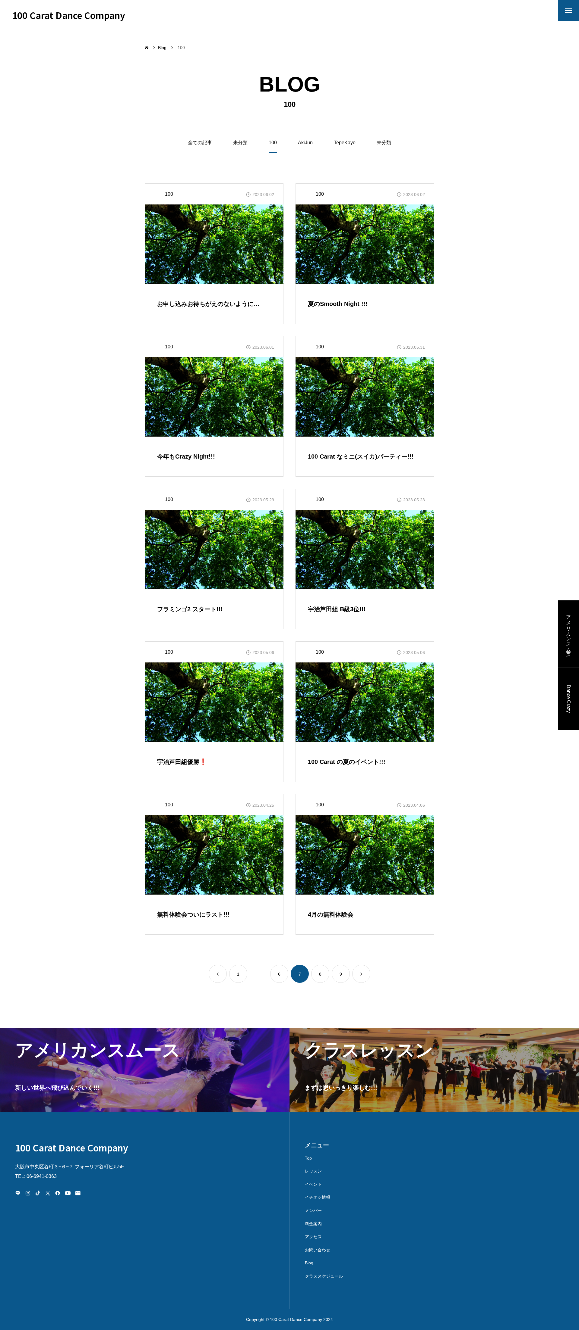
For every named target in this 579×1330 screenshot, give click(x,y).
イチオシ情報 (317, 1197)
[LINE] (18, 1193)
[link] (218, 974)
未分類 (240, 142)
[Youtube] (68, 1193)
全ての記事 (200, 142)
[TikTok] (37, 1193)
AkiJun (305, 142)
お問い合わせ (317, 1249)
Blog (309, 1262)
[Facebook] (57, 1193)
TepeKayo (345, 142)
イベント (313, 1184)
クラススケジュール (324, 1276)
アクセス (313, 1236)
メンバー (313, 1210)
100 (169, 194)
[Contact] (78, 1193)
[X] (47, 1193)
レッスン (313, 1171)
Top (308, 1158)
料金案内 (313, 1223)
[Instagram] (27, 1193)
